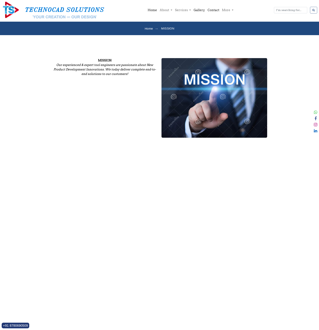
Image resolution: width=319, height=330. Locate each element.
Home (152, 10)
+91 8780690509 (15, 325)
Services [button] (182, 10)
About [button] (165, 10)
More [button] (226, 10)
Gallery (199, 10)
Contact (213, 10)
